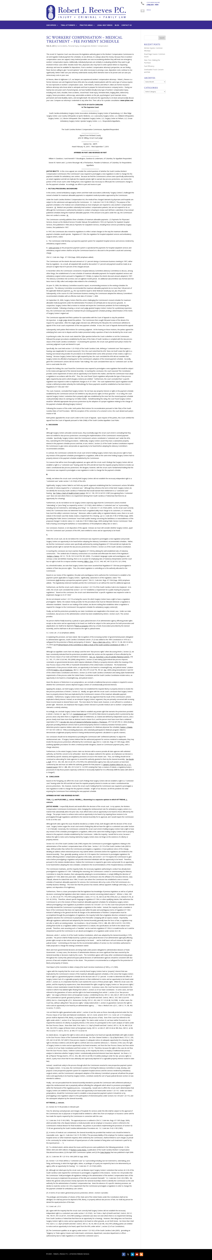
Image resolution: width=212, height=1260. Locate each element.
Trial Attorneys (68, 25)
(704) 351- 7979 (152, 5)
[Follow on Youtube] (137, 1254)
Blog (117, 25)
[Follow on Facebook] (123, 1254)
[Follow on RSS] (141, 1254)
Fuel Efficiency (149, 66)
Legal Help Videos (104, 25)
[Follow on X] (128, 1254)
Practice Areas (86, 25)
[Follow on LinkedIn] (132, 1254)
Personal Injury (73, 46)
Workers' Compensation (99, 46)
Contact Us (126, 25)
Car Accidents (62, 46)
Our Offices (51, 25)
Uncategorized (85, 46)
